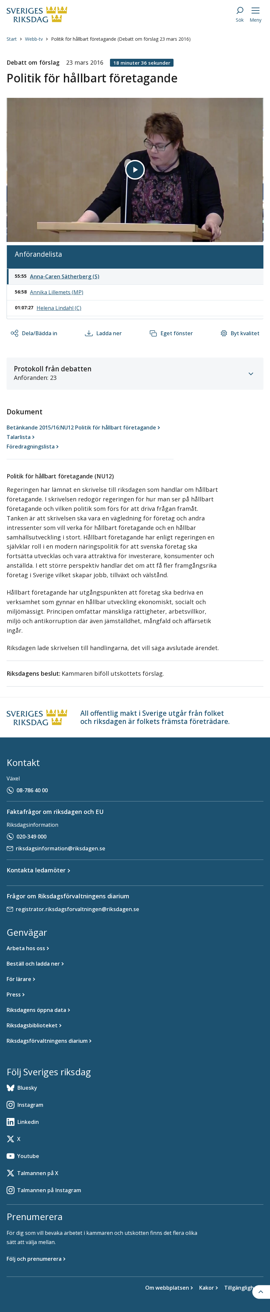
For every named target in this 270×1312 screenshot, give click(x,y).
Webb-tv (34, 39)
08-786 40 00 (32, 790)
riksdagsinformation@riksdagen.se (60, 848)
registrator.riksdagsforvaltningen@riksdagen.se (77, 909)
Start (12, 39)
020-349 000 (31, 836)
